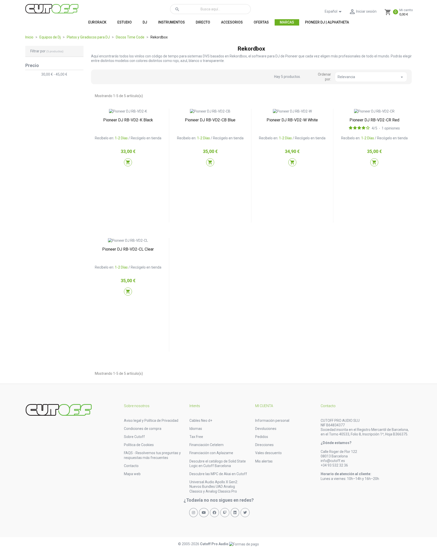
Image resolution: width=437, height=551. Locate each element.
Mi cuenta (264, 406)
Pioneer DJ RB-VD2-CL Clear (128, 249)
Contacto (131, 466)
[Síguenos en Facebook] (214, 512)
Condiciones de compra (142, 429)
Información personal (272, 420)
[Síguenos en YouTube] (204, 512)
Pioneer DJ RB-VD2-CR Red (374, 120)
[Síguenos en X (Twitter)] (245, 512)
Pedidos (261, 437)
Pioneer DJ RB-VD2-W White (292, 120)
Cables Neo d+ (200, 420)
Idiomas (195, 429)
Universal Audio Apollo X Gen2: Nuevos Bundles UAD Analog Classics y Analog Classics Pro (213, 486)
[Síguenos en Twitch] (224, 512)
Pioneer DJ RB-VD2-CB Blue (210, 120)
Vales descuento (268, 453)
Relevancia (371, 77)
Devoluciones (265, 429)
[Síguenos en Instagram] (193, 512)
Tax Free (196, 437)
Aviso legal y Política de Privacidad (151, 420)
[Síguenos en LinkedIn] (235, 512)
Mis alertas (264, 461)
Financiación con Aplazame (211, 453)
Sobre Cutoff (134, 437)
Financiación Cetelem (206, 445)
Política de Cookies (139, 445)
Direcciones (264, 445)
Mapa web (132, 474)
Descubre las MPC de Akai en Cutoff (218, 474)
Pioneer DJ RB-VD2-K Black (128, 120)
